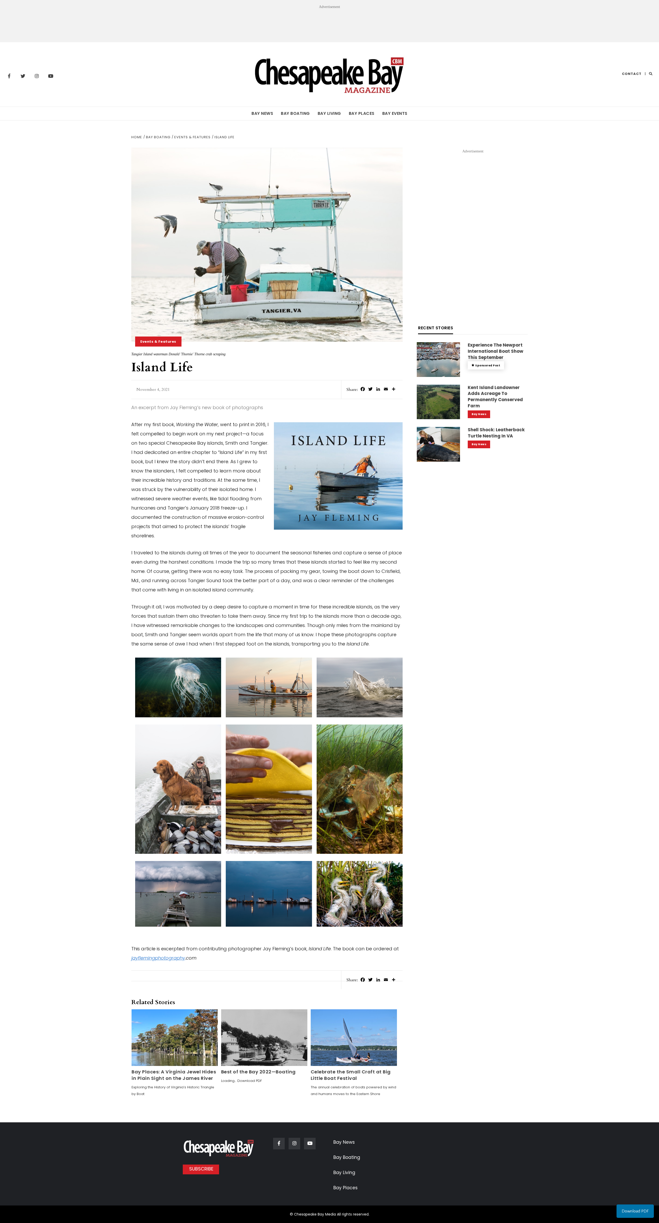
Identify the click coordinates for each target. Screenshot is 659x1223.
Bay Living (329, 113)
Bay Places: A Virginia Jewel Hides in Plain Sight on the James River (174, 1075)
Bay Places (362, 113)
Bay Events (394, 113)
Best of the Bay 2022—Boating (258, 1072)
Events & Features (158, 341)
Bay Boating (295, 113)
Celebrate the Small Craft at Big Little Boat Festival (351, 1075)
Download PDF (635, 1211)
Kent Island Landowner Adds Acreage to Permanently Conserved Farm (495, 396)
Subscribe (201, 1169)
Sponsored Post (487, 365)
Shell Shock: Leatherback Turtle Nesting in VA (496, 433)
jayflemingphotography (158, 958)
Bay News (262, 113)
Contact (631, 73)
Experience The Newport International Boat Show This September (495, 351)
